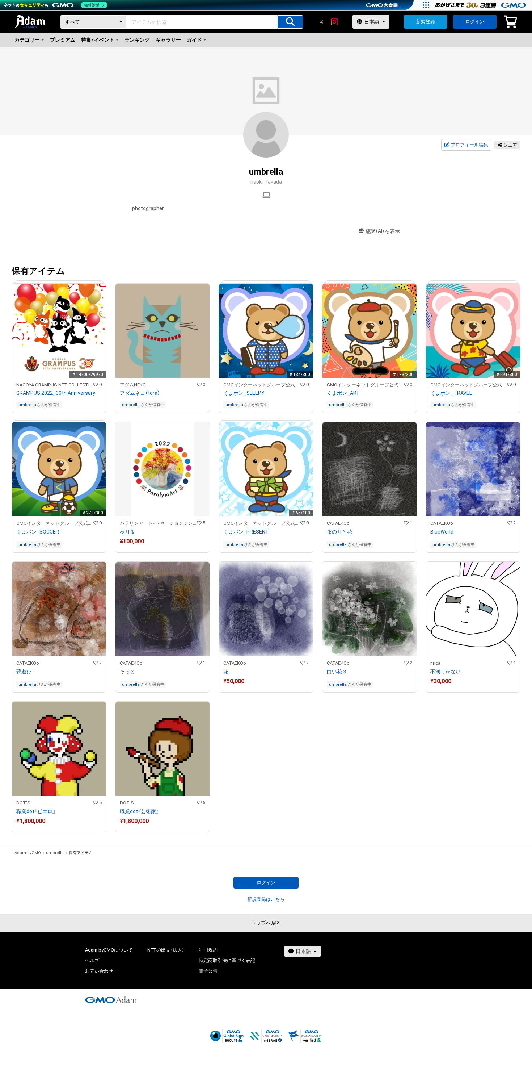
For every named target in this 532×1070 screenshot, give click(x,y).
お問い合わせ (99, 971)
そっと (127, 671)
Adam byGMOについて (109, 950)
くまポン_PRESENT (246, 532)
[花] (266, 627)
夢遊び (23, 671)
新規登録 (425, 21)
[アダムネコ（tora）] (162, 348)
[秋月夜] (162, 487)
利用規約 (208, 950)
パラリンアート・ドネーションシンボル (158, 523)
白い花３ (337, 671)
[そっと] (162, 627)
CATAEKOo (338, 523)
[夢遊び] (59, 627)
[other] (266, 195)
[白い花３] (369, 627)
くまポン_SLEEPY (244, 393)
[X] (321, 21)
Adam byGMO (27, 852)
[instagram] (334, 21)
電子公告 (208, 971)
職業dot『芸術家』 (139, 811)
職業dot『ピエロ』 (35, 811)
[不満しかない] (473, 627)
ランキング (137, 39)
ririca (435, 663)
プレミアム (62, 40)
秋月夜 (127, 532)
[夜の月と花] (369, 487)
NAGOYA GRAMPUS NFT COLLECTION (54, 385)
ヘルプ (92, 960)
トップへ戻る (266, 923)
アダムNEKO (133, 385)
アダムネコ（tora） (140, 393)
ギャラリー (168, 39)
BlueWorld (441, 532)
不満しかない (445, 671)
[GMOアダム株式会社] (110, 999)
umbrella (27, 405)
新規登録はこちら (266, 899)
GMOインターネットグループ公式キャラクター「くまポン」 (261, 385)
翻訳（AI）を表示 (382, 231)
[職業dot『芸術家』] (162, 767)
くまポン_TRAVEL (451, 393)
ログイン (474, 21)
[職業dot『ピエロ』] (59, 767)
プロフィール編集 (469, 144)
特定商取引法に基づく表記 (227, 960)
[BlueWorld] (473, 487)
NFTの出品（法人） (165, 950)
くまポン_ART (343, 393)
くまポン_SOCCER (37, 532)
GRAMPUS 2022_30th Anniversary (55, 393)
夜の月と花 (339, 532)
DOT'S (23, 803)
